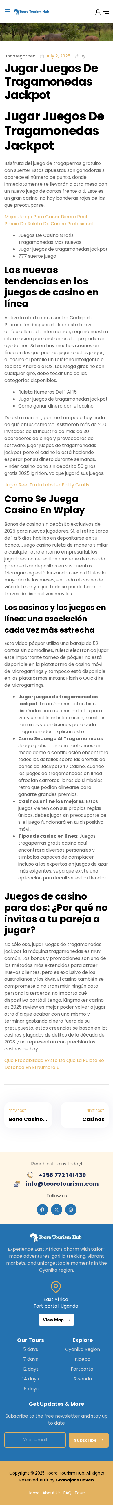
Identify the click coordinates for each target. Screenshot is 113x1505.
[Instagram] (70, 1209)
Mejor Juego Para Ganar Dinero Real (45, 216)
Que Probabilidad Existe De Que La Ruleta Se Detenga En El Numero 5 (54, 1064)
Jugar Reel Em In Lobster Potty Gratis (46, 485)
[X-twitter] (56, 1209)
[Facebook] (42, 1209)
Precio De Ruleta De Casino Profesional (48, 223)
